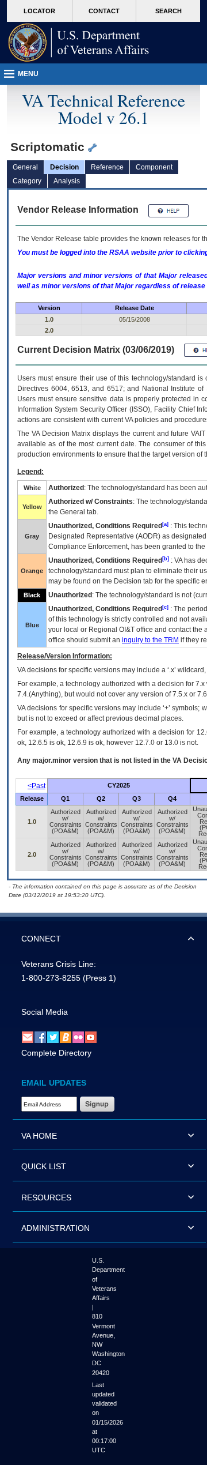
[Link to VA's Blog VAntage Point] (65, 1037)
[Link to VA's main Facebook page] (40, 1037)
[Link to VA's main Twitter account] (53, 1037)
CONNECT (41, 938)
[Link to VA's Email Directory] (27, 1037)
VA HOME (39, 1135)
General (25, 167)
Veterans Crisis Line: (58, 964)
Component (154, 167)
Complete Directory (56, 1052)
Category (27, 181)
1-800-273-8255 (50, 977)
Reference (107, 167)
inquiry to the (150, 640)
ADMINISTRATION (55, 1228)
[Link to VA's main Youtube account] (91, 1037)
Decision (64, 167)
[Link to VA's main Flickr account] (78, 1037)
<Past (36, 786)
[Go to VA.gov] (79, 42)
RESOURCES (46, 1197)
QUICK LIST (43, 1166)
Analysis (66, 181)
